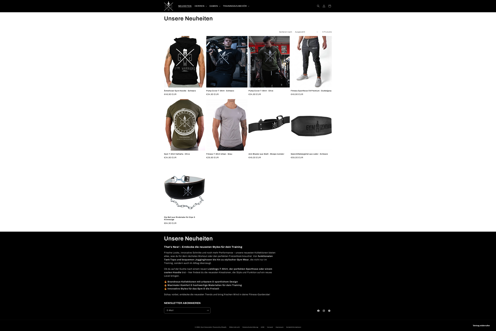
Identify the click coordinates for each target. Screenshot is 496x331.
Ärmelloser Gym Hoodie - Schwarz (180, 91)
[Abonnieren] (207, 310)
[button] (200, 6)
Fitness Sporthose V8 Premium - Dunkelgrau (311, 91)
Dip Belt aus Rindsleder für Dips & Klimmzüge (179, 218)
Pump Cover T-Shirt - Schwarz (220, 91)
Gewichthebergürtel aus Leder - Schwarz (309, 154)
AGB (262, 327)
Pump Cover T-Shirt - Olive (261, 91)
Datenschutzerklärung (250, 327)
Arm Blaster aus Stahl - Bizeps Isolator (266, 154)
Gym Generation (206, 327)
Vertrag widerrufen (481, 325)
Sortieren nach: (285, 32)
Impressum (280, 327)
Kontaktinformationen (293, 327)
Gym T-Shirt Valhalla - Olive (177, 154)
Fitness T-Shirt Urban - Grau (219, 154)
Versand (270, 327)
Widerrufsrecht (234, 327)
